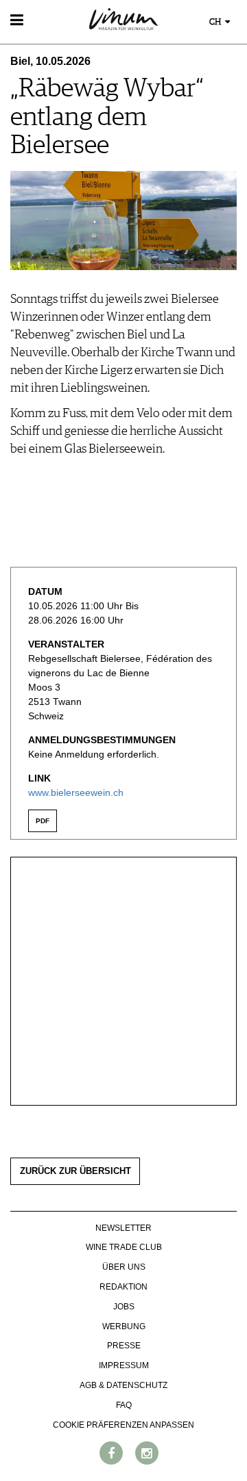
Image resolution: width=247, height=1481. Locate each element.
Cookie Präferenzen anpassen (123, 1425)
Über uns (123, 1267)
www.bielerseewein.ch (76, 792)
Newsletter (123, 1228)
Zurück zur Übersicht (75, 1171)
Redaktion (123, 1287)
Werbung (123, 1326)
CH (216, 22)
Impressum (124, 1365)
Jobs (123, 1306)
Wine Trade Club (124, 1247)
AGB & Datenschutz (123, 1385)
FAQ (124, 1405)
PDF (42, 821)
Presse (124, 1345)
